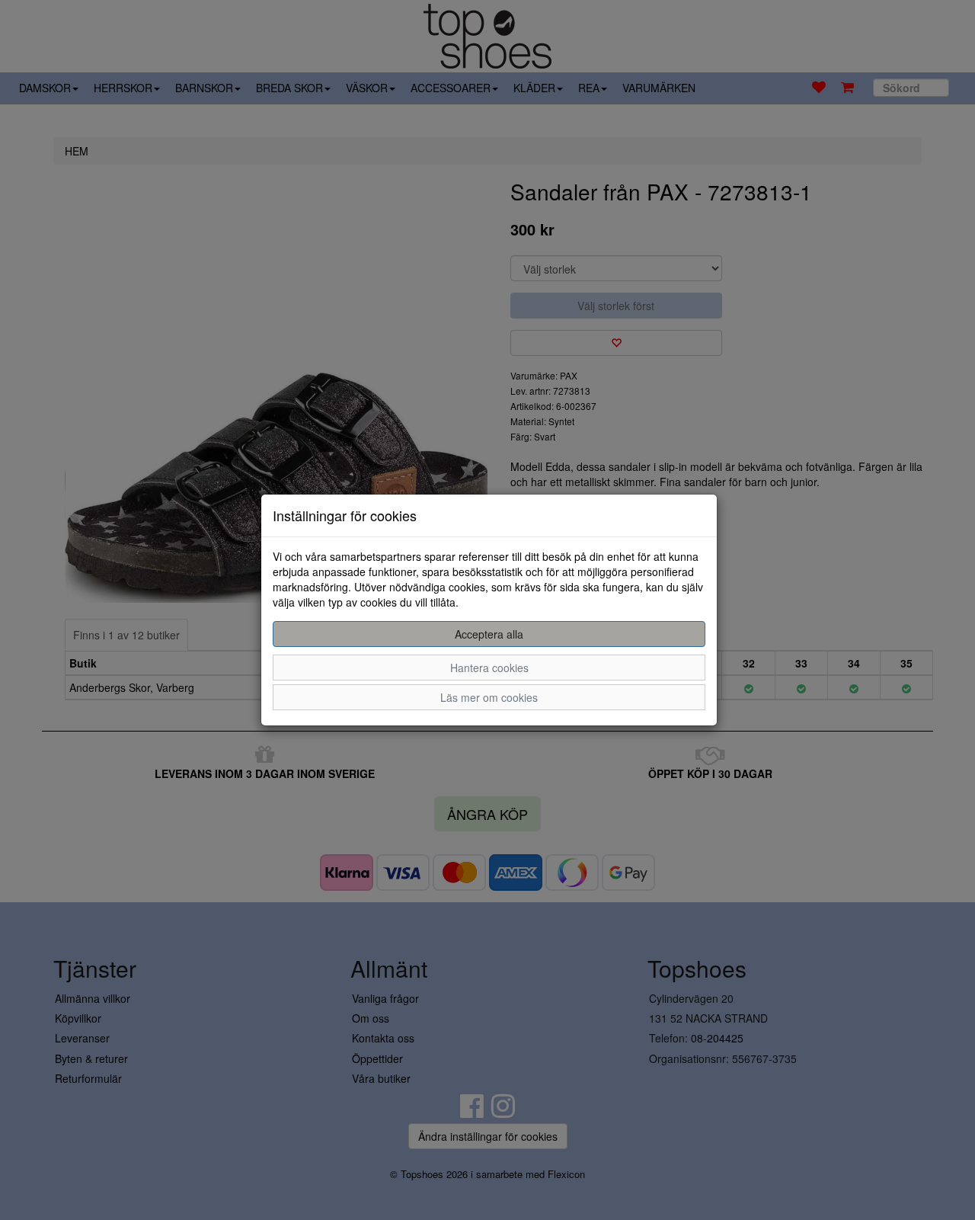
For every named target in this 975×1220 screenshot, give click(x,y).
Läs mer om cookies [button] (489, 697)
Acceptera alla (489, 634)
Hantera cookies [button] (489, 667)
